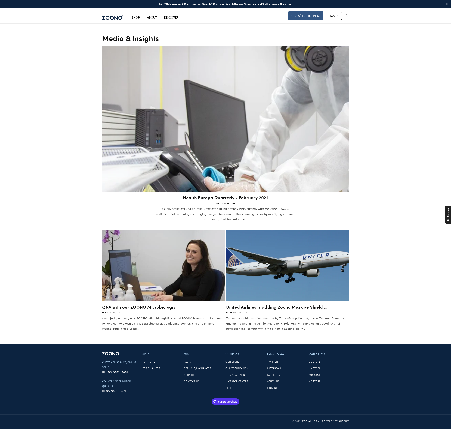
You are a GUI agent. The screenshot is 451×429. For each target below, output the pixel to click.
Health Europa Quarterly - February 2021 (225, 197)
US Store (315, 361)
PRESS (229, 387)
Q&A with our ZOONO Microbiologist (139, 307)
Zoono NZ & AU (312, 421)
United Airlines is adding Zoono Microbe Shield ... (277, 307)
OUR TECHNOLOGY (237, 368)
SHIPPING (190, 374)
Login (334, 15)
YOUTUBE (273, 381)
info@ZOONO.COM (114, 390)
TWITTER (272, 361)
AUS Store (315, 374)
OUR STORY (232, 361)
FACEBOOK (273, 374)
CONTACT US (191, 381)
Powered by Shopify (335, 421)
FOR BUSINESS (151, 368)
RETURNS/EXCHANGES (197, 368)
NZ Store (315, 381)
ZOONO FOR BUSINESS (305, 15)
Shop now (286, 3)
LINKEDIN (273, 387)
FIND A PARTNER (235, 374)
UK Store (315, 368)
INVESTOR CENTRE (237, 381)
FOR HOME (148, 361)
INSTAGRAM (274, 368)
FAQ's (187, 361)
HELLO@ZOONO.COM (115, 371)
